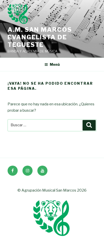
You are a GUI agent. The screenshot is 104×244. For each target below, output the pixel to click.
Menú (55, 64)
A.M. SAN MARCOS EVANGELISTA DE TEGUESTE (40, 37)
